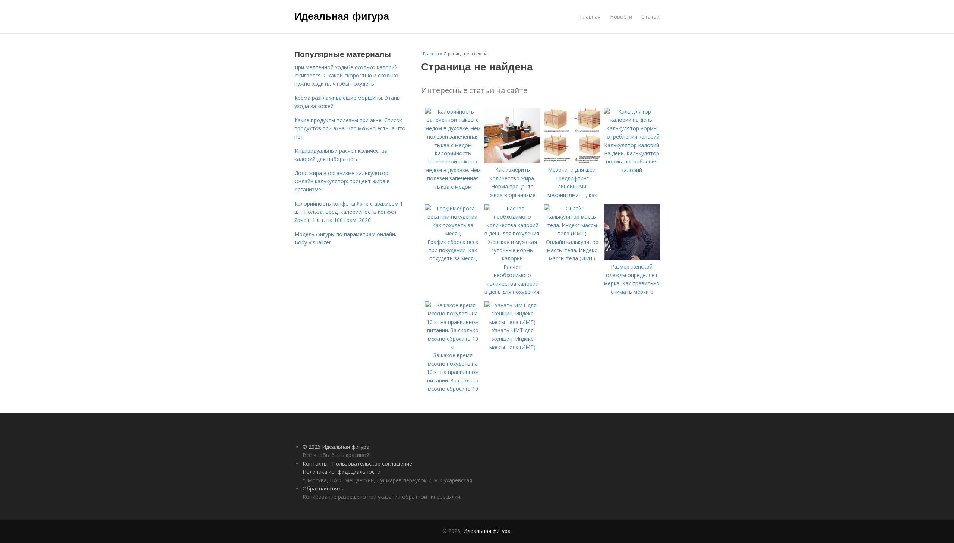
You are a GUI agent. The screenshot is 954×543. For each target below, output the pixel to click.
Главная (590, 16)
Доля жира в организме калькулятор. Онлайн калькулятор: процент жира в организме (342, 181)
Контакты (315, 463)
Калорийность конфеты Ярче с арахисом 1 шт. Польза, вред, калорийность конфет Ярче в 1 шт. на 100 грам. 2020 (348, 212)
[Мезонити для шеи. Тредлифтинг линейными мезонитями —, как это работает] (572, 161)
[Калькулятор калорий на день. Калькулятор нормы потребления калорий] (632, 136)
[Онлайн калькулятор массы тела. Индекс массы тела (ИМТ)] (572, 233)
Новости (621, 16)
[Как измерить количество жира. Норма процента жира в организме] (512, 161)
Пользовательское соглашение (372, 463)
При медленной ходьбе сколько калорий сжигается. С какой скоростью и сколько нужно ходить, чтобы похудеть (346, 76)
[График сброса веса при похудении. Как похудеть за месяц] (453, 233)
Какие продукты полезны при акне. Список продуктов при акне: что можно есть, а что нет (349, 128)
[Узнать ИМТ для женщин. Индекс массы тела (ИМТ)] (512, 322)
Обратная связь (323, 488)
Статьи (650, 16)
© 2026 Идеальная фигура (336, 446)
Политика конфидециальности (341, 471)
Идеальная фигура (341, 16)
